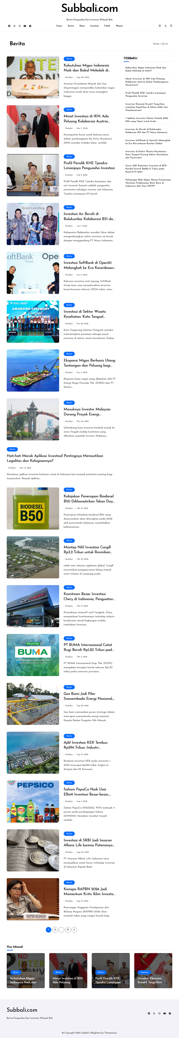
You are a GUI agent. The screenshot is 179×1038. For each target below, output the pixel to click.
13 (68, 930)
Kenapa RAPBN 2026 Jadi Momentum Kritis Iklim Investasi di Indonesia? (90, 894)
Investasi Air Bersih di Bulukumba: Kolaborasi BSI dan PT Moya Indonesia (89, 219)
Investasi (94, 26)
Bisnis (82, 26)
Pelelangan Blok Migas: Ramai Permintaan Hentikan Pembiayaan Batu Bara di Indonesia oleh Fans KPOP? (148, 183)
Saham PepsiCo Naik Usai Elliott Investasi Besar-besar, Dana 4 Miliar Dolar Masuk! (88, 794)
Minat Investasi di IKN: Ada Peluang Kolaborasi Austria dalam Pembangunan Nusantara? (146, 82)
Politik (107, 26)
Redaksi (69, 77)
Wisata (119, 26)
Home (59, 26)
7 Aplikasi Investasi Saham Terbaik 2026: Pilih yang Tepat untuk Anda (147, 120)
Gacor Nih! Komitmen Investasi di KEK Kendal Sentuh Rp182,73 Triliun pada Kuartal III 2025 (146, 169)
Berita (71, 26)
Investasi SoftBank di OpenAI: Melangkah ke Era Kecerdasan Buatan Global (89, 268)
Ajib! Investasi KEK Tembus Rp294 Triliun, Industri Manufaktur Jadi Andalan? (86, 748)
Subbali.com (89, 9)
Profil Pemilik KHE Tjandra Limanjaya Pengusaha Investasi (145, 94)
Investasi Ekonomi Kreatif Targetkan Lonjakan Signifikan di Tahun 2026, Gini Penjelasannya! (146, 107)
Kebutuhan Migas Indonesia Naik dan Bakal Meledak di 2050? (86, 70)
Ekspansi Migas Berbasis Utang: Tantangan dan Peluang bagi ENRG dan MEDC (90, 365)
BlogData (96, 1033)
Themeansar (110, 1033)
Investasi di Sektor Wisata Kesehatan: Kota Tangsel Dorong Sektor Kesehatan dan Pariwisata (146, 154)
